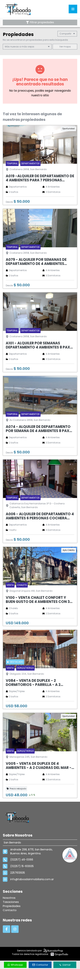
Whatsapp (17, 964)
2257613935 (17, 873)
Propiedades (11, 906)
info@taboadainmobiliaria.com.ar (32, 879)
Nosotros (9, 898)
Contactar (42, 964)
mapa (67, 46)
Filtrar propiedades (42, 22)
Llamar (67, 964)
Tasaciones (11, 902)
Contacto (10, 910)
